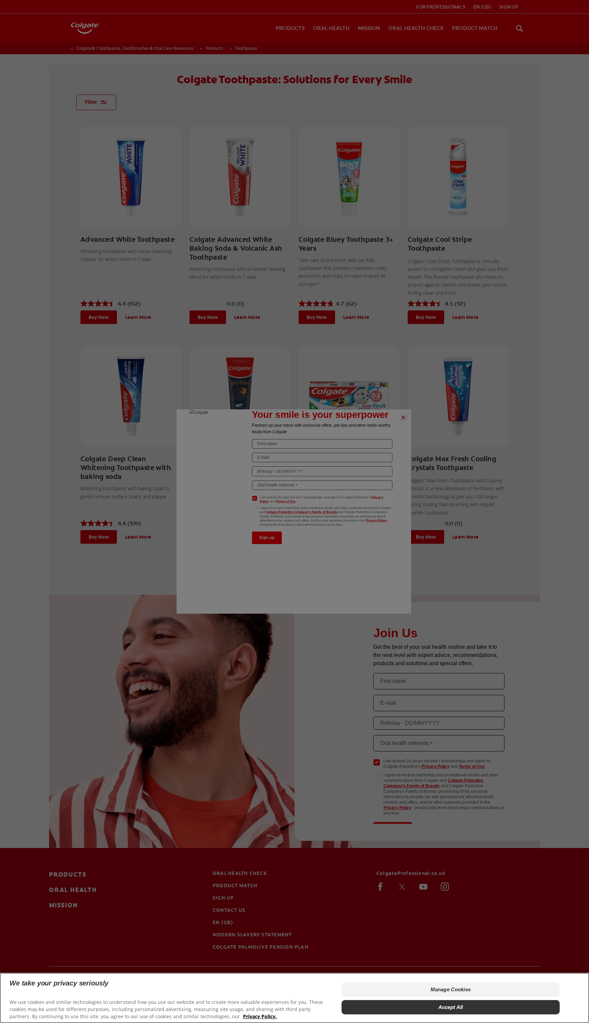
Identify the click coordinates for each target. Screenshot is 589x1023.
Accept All (450, 1007)
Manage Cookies (451, 989)
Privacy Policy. (260, 1016)
